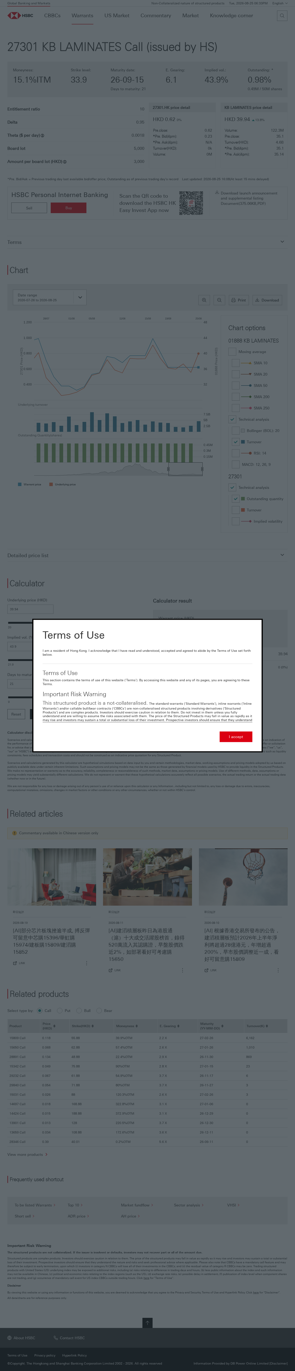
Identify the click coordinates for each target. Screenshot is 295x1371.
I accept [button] (236, 736)
